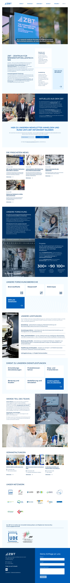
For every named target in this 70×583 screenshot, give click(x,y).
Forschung (29, 3)
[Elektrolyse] (54, 290)
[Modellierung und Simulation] (35, 384)
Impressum (7, 572)
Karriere (48, 3)
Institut (21, 3)
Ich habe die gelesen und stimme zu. (33, 141)
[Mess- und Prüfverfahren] (54, 371)
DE (63, 3)
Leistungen (39, 3)
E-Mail (42, 562)
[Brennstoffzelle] (15, 290)
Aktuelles (56, 3)
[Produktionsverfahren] (35, 371)
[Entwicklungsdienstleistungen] (15, 371)
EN (64, 3)
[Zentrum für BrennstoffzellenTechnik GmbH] (8, 3)
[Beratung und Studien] (15, 384)
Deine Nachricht (44, 567)
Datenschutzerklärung (31, 141)
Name (42, 557)
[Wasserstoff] (35, 290)
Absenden (43, 576)
